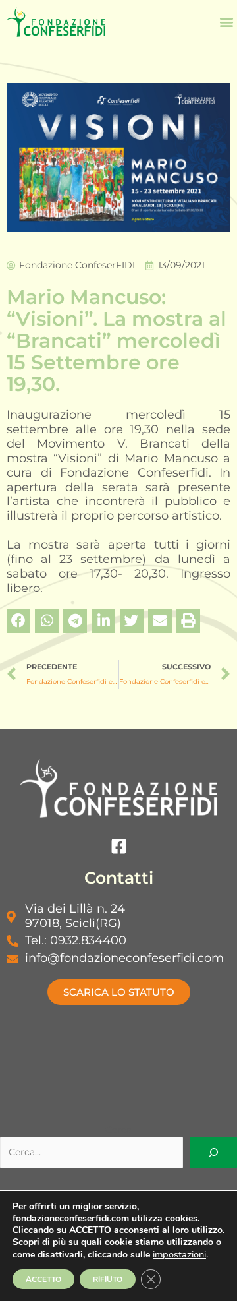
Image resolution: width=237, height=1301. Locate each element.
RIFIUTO (107, 1279)
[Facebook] (119, 846)
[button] (226, 22)
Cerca (118, 1129)
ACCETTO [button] (43, 1279)
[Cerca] (213, 1152)
